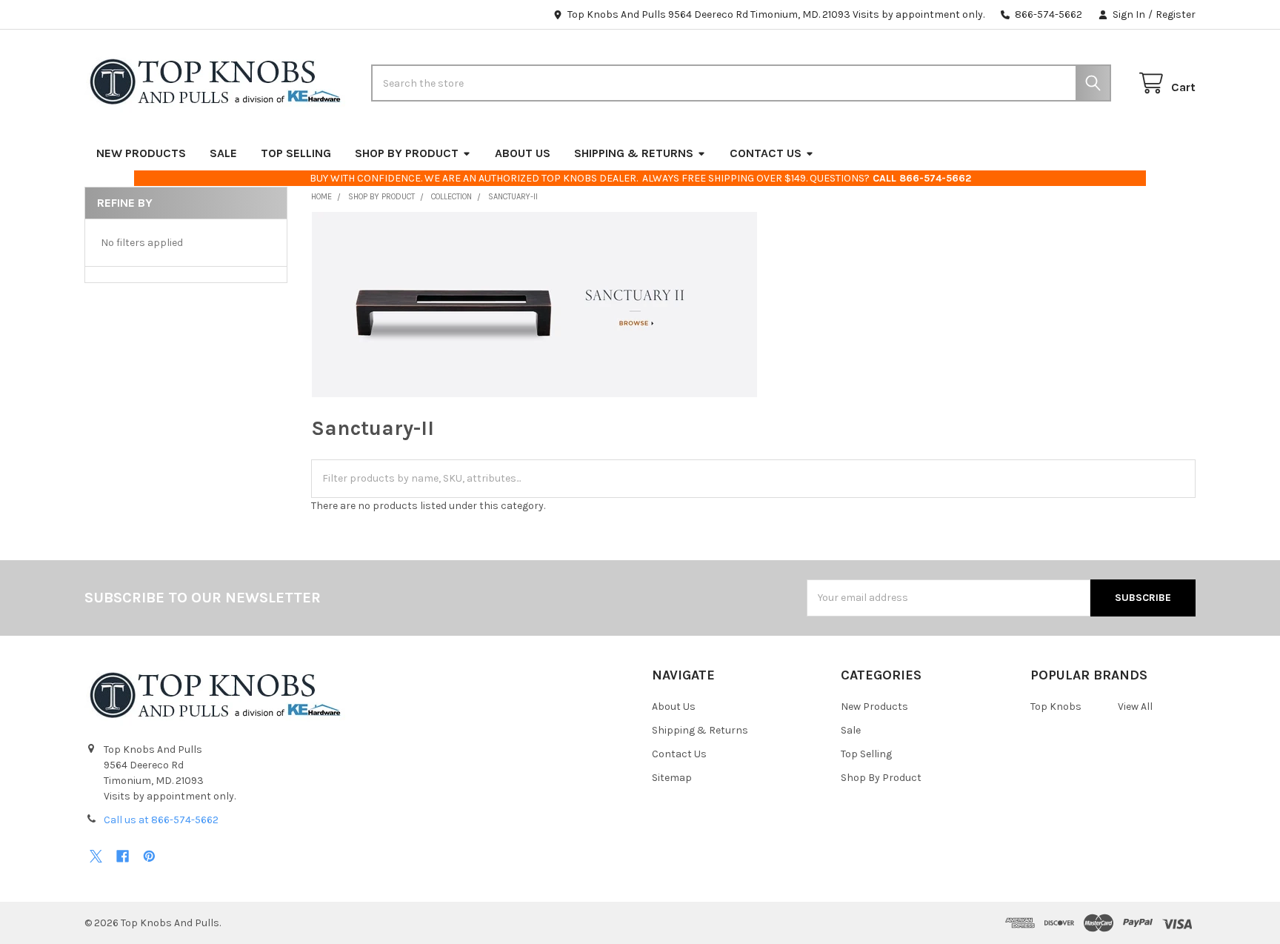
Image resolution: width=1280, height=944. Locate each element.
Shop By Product (407, 153)
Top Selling (296, 153)
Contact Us (765, 153)
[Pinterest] (149, 856)
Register (1176, 14)
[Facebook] (122, 856)
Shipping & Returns (633, 153)
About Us (522, 153)
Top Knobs (1055, 706)
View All (1135, 706)
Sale (223, 153)
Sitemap (672, 777)
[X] (95, 856)
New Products (141, 153)
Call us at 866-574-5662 (161, 820)
